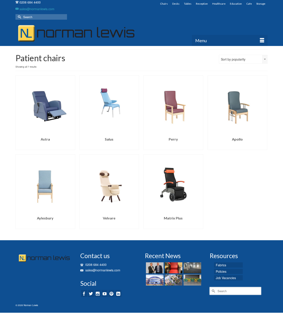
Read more (45, 147)
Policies (221, 271)
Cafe (249, 3)
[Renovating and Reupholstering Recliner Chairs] (173, 267)
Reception (202, 3)
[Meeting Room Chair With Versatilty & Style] (191, 280)
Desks (176, 3)
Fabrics (221, 265)
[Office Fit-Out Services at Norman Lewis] (173, 280)
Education (236, 3)
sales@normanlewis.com (36, 9)
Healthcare (219, 3)
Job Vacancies (226, 278)
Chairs (164, 3)
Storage (260, 3)
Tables (187, 3)
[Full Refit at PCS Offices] (191, 267)
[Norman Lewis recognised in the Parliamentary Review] (154, 267)
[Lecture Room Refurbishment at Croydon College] (154, 280)
